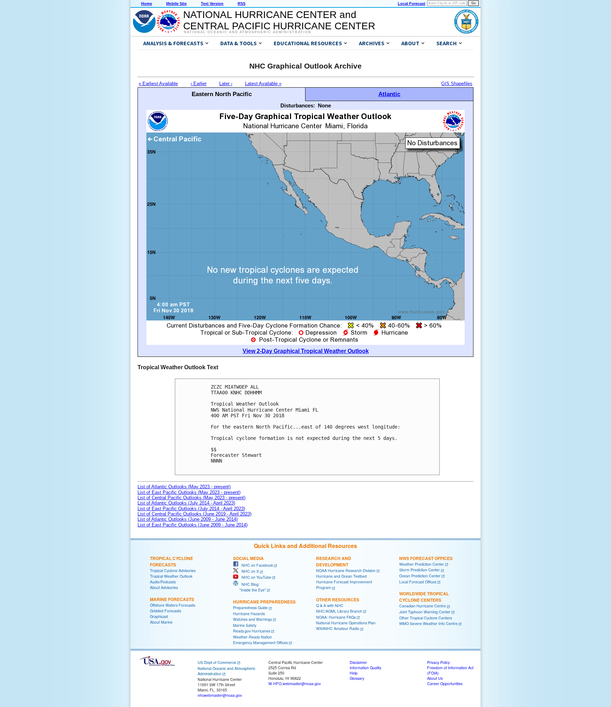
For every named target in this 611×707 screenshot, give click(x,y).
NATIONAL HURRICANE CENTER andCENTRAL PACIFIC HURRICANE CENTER (279, 20)
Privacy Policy (438, 662)
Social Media (248, 558)
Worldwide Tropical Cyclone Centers (424, 596)
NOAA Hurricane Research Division (346, 570)
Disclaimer (358, 662)
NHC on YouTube (254, 577)
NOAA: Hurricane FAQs (336, 617)
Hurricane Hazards (249, 613)
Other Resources (337, 599)
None (324, 105)
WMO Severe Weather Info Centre (428, 623)
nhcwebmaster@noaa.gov (220, 695)
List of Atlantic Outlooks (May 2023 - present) (184, 486)
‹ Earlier (198, 83)
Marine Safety (244, 625)
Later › (225, 83)
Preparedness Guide (250, 607)
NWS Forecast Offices (426, 558)
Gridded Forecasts (165, 610)
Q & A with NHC (329, 605)
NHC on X (248, 571)
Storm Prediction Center (419, 569)
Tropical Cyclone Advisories (173, 570)
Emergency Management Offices (260, 642)
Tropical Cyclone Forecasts (171, 561)
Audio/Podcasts (163, 581)
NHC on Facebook (255, 565)
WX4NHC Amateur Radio (337, 628)
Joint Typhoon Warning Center (424, 611)
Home (146, 3)
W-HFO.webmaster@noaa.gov (294, 683)
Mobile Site (176, 3)
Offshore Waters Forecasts (172, 605)
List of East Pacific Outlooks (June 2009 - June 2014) (193, 525)
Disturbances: (297, 105)
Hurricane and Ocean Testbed (341, 576)
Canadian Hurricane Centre (422, 605)
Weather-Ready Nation (252, 637)
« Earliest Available (158, 83)
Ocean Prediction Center (420, 575)
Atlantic (389, 94)
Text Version (212, 3)
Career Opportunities (444, 683)
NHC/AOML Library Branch (339, 611)
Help (353, 673)
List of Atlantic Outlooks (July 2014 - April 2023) (186, 503)
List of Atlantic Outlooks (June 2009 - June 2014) (188, 519)
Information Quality (365, 667)
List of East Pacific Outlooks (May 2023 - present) (189, 492)
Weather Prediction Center (421, 564)
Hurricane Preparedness (264, 602)
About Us (435, 678)
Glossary (357, 678)
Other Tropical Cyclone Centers (425, 617)
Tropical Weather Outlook (171, 576)
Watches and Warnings (252, 619)
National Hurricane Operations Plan (346, 622)
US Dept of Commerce (217, 662)
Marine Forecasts (172, 599)
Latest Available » (263, 83)
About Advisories (164, 587)
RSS (241, 3)
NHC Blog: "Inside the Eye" (249, 587)
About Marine (161, 622)
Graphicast (159, 616)
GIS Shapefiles (456, 83)
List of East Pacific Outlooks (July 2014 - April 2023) (191, 508)
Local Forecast (411, 3)
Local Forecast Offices (417, 581)
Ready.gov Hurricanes (251, 631)
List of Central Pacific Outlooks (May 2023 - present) (191, 497)
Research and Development (333, 561)
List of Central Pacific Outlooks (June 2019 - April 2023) (194, 514)
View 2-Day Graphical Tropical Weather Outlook (306, 351)
